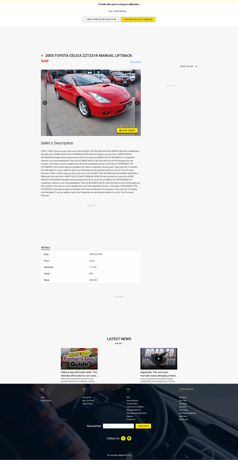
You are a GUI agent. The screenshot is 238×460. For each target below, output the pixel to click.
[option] (91, 103)
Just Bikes (183, 404)
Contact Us (131, 419)
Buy (42, 389)
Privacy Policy (132, 404)
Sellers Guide (87, 404)
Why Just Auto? (88, 401)
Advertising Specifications (137, 413)
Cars (43, 397)
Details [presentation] (45, 247)
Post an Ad (86, 397)
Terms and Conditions (135, 407)
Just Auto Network (186, 389)
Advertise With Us (133, 410)
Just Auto (183, 397)
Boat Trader (183, 419)
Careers (130, 416)
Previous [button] (45, 103)
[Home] (119, 448)
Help (128, 389)
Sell (83, 389)
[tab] (45, 248)
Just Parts (183, 416)
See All (118, 343)
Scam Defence (132, 401)
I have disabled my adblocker (101, 19)
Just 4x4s (182, 407)
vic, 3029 (136, 62)
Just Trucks (183, 410)
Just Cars (182, 401)
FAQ (128, 397)
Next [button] (137, 103)
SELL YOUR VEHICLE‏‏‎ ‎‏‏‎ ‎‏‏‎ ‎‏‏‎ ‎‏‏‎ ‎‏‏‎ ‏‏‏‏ (119, 11)
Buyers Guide (46, 401)
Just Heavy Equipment (187, 413)
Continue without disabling (137, 19)
